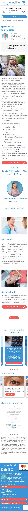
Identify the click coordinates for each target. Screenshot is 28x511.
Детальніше (13, 363)
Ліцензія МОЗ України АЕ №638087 (10, 507)
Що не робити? (11, 48)
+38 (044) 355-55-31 (6, 496)
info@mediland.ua (5, 492)
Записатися (15, 16)
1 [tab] (10, 369)
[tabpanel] (14, 351)
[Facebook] (2, 469)
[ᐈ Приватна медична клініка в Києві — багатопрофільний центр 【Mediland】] (13, 3)
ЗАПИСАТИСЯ (13, 163)
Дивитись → (10, 394)
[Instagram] (5, 469)
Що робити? (10, 47)
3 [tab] (14, 369)
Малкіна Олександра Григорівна (16, 45)
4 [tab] (17, 369)
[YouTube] (9, 469)
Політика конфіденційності (8, 484)
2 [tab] (12, 369)
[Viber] (12, 469)
